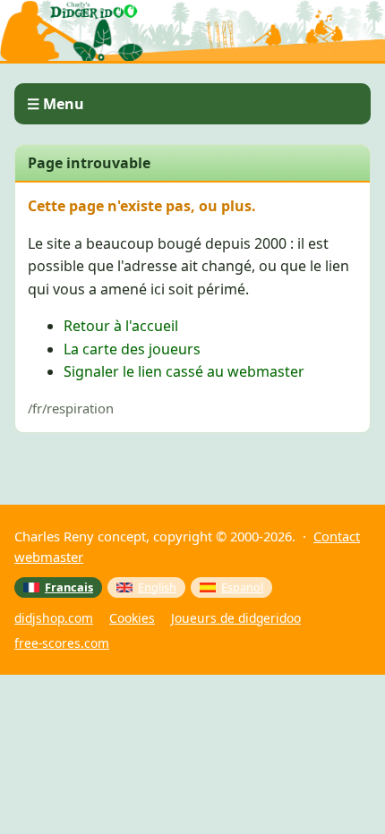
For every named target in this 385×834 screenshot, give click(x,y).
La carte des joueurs (132, 349)
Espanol (242, 587)
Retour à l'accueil (121, 326)
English (157, 587)
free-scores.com (61, 642)
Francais (69, 587)
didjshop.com (53, 617)
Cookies (132, 617)
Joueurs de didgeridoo (236, 617)
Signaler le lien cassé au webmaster (184, 371)
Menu (63, 104)
